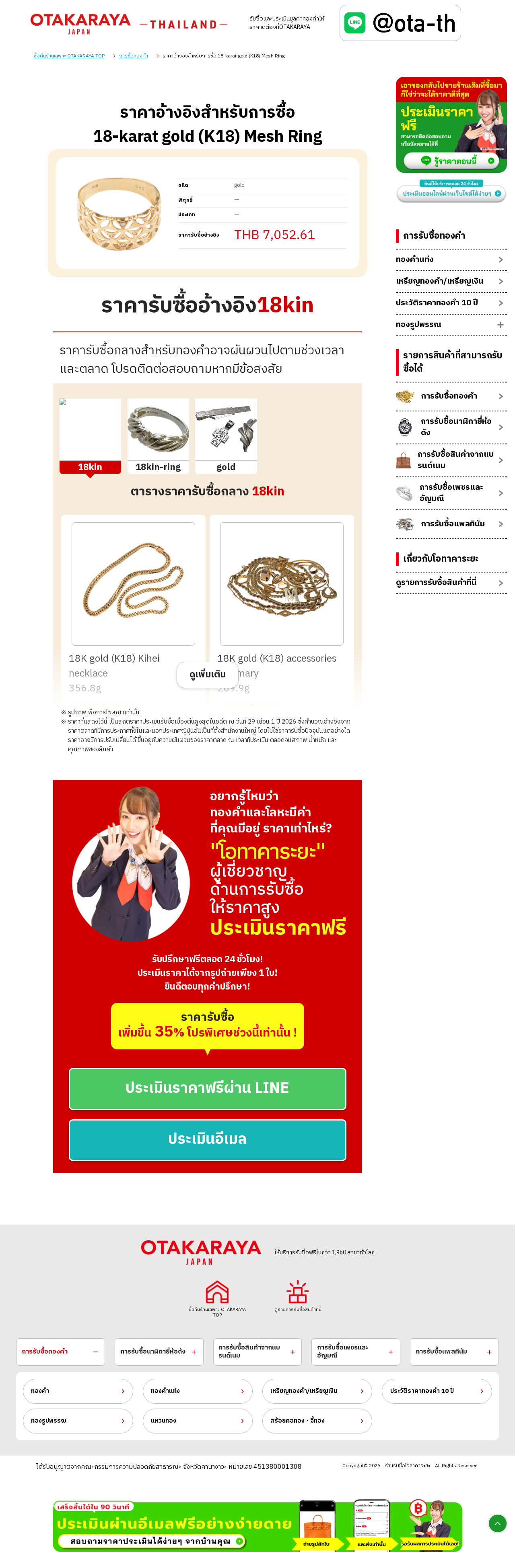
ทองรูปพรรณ (49, 1421)
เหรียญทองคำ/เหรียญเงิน (303, 1391)
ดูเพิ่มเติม (208, 674)
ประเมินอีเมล (207, 1139)
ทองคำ (40, 1391)
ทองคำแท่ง (165, 1391)
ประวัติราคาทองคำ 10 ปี (422, 1391)
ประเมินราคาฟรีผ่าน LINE (207, 1088)
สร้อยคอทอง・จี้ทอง (297, 1421)
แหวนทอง (163, 1421)
